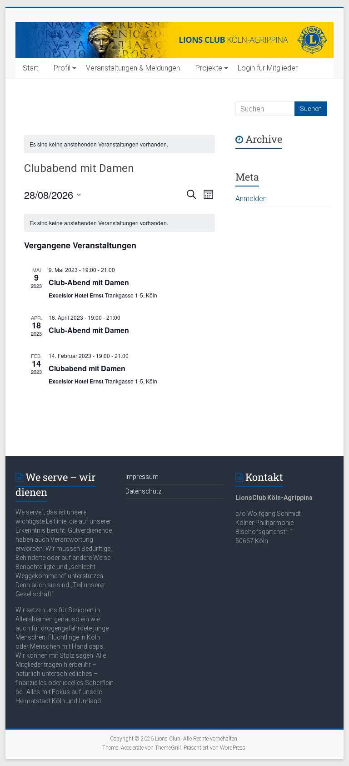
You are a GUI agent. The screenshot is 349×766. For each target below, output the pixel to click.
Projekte (208, 68)
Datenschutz (143, 491)
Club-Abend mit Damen (89, 282)
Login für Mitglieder (268, 68)
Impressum (142, 476)
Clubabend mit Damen (87, 368)
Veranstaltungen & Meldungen (133, 68)
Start (30, 68)
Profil (62, 68)
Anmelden (251, 198)
